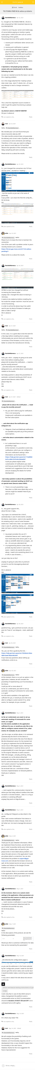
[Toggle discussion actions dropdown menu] (33, 2)
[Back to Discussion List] (2, 2)
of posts (16, 2)
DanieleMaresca (13, 128)
